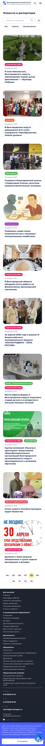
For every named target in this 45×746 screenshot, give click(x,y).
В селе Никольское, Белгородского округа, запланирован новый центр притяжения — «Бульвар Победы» (20, 76)
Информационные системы (14, 667)
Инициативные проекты (13, 676)
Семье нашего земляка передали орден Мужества (23, 510)
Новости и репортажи (12, 601)
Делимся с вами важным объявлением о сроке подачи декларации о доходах (21, 559)
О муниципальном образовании (16, 612)
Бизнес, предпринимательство (19, 383)
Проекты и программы (12, 644)
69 (37, 575)
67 (25, 575)
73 (31, 581)
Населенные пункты (11, 632)
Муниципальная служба (12, 656)
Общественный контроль (13, 673)
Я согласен (22, 741)
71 (19, 581)
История (6, 621)
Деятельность (9, 635)
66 (19, 575)
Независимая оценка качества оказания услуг (19, 684)
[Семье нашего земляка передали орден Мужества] (22, 485)
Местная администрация (16, 502)
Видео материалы (10, 603)
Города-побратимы (10, 626)
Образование (11, 173)
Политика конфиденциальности (12, 715)
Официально (8, 647)
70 (13, 581)
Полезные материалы (12, 606)
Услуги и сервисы (10, 609)
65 (13, 575)
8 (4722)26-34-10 (9, 694)
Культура (9, 120)
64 (7, 575)
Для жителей (8, 592)
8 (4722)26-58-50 (9, 702)
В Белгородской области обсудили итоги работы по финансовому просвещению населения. (20, 285)
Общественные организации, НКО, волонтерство (17, 679)
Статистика (7, 650)
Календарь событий (11, 598)
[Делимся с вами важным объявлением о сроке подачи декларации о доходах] (22, 533)
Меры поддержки (10, 641)
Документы (7, 658)
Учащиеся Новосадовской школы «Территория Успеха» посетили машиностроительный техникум (23, 183)
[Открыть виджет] (39, 737)
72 (25, 581)
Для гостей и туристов (12, 629)
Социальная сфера (14, 64)
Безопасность (12, 224)
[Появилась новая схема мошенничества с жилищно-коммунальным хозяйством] (22, 207)
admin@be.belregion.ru (12, 709)
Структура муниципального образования (19, 653)
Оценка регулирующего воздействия (18, 664)
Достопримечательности (13, 623)
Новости (6, 595)
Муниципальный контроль (14, 669)
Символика (7, 615)
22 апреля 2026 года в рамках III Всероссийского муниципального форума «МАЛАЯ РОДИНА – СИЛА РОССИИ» (22, 340)
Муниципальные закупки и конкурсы (18, 661)
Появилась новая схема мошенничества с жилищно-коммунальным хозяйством (20, 234)
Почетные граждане (11, 618)
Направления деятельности (14, 638)
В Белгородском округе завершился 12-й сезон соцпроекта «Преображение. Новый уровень (21, 131)
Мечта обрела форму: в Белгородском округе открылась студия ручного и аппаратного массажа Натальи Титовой (23, 399)
